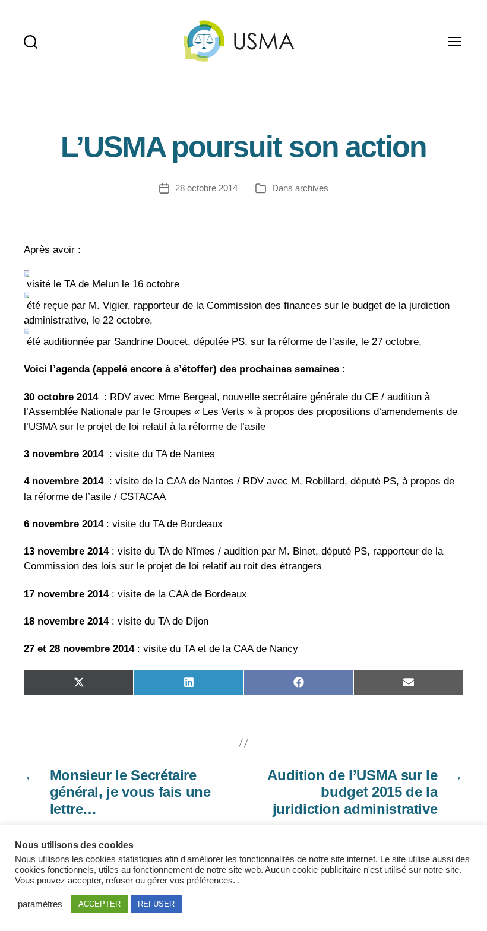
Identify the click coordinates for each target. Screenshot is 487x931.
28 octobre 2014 (206, 188)
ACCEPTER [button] (99, 904)
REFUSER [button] (156, 904)
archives (311, 188)
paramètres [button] (40, 904)
